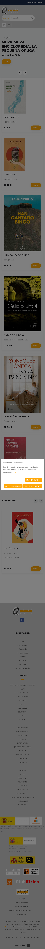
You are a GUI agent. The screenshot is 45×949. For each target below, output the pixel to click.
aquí (14, 473)
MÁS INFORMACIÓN (33, 480)
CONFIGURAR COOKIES (13, 486)
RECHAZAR (28, 486)
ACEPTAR (37, 486)
